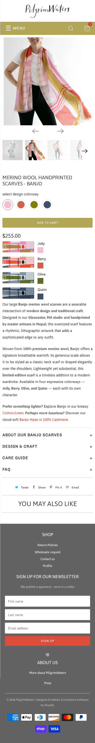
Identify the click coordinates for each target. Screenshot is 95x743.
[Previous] (34, 130)
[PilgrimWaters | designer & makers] (47, 11)
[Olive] (19, 277)
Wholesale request (47, 552)
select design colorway (20, 194)
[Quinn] (19, 293)
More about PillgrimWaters (47, 673)
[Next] (60, 130)
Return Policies (48, 545)
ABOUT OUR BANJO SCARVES (47, 435)
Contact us (47, 559)
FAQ (47, 469)
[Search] (70, 28)
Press (47, 683)
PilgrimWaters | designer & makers (38, 699)
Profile (47, 566)
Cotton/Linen (12, 413)
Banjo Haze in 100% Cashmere (43, 419)
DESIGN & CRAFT (47, 446)
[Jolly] (19, 247)
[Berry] (19, 262)
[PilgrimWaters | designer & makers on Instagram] (47, 655)
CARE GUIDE (47, 458)
